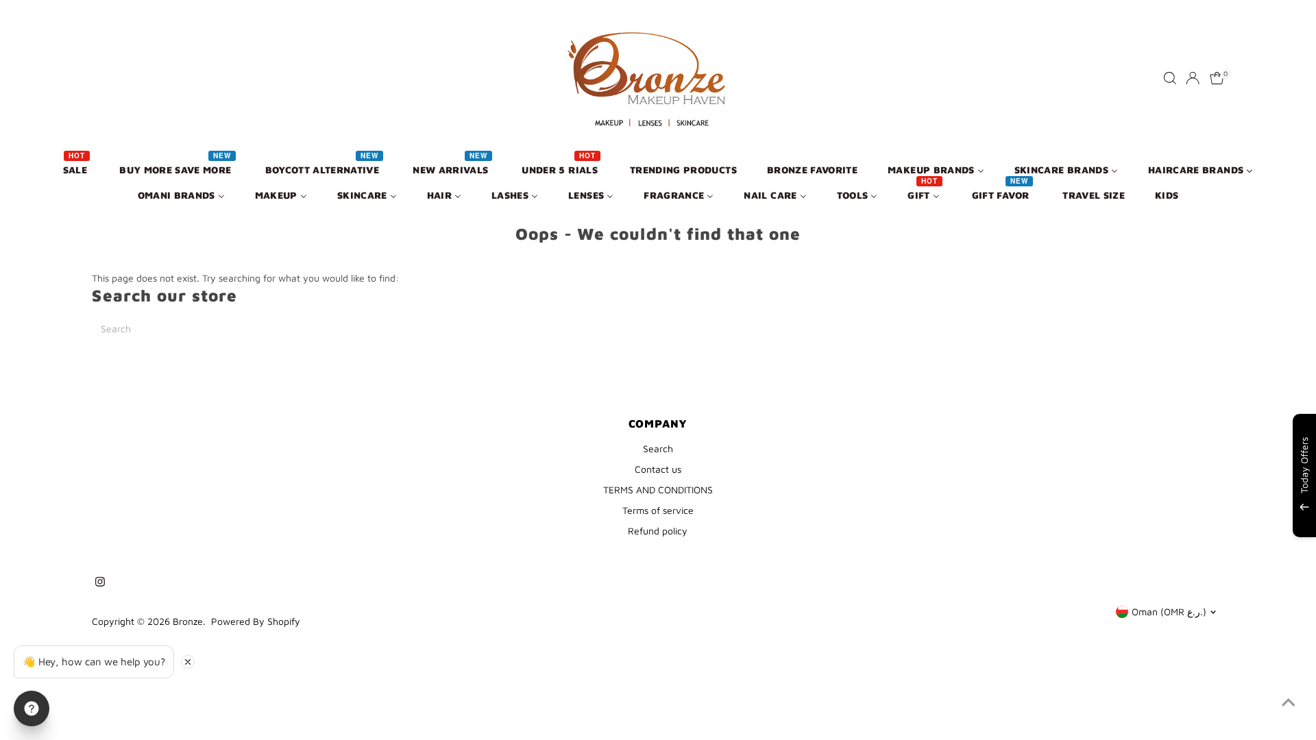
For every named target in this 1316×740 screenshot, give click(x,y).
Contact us (658, 469)
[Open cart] (1217, 78)
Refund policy (657, 530)
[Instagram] (100, 583)
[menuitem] (76, 169)
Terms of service (658, 510)
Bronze (188, 621)
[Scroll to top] (1288, 702)
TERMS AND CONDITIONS (658, 489)
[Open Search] (1170, 78)
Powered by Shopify (255, 621)
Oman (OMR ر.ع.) (1169, 611)
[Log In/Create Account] (1192, 78)
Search (658, 448)
